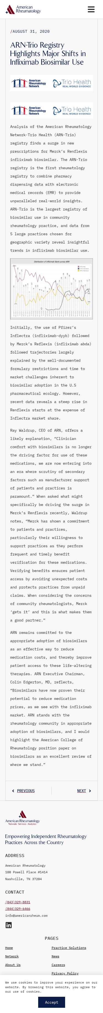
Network (12, 956)
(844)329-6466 (17, 909)
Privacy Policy (65, 973)
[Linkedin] (8, 925)
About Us (13, 965)
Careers (58, 965)
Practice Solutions (69, 948)
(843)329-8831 (17, 902)
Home (9, 948)
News (55, 956)
